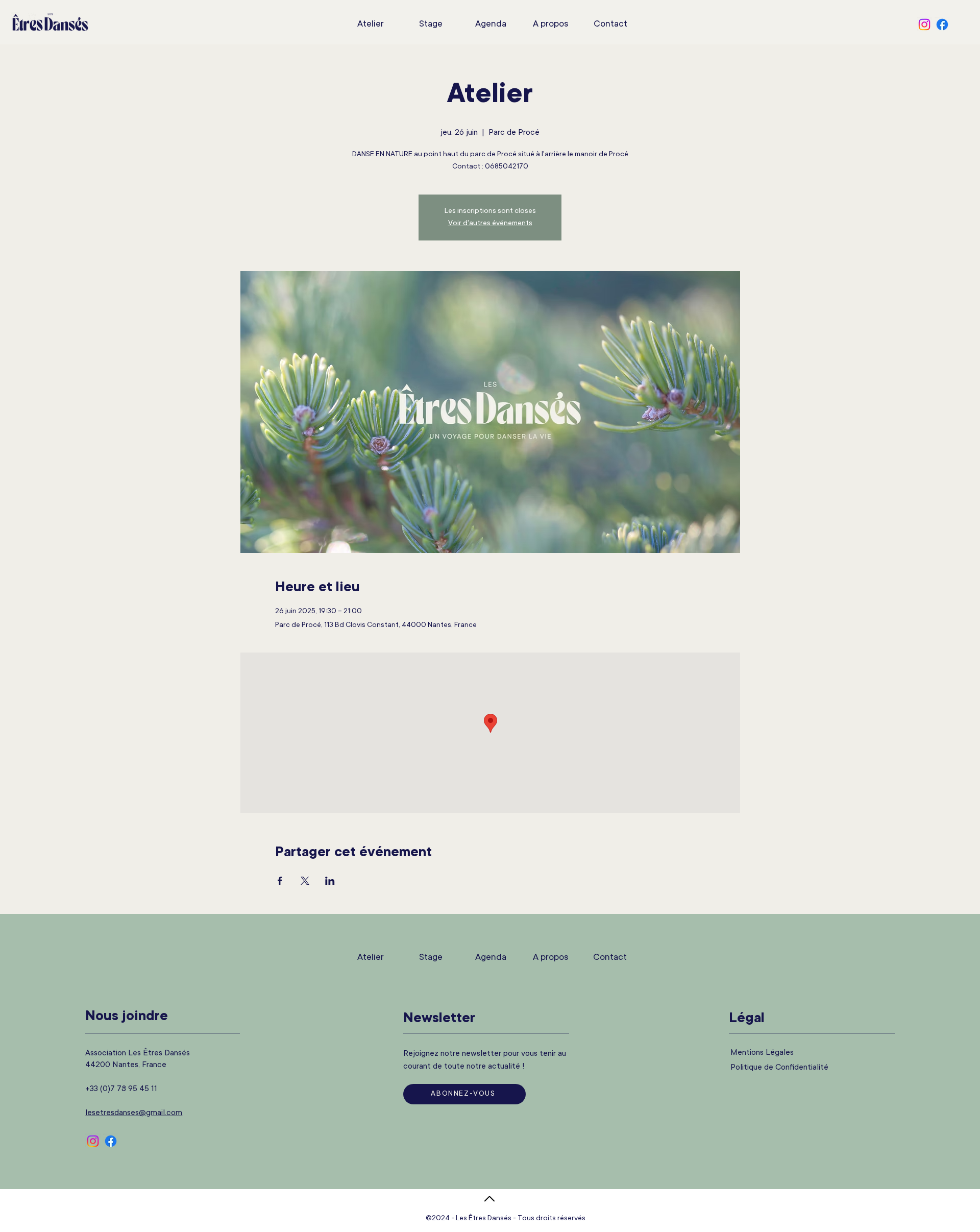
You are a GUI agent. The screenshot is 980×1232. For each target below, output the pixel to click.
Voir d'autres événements (490, 224)
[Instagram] (924, 24)
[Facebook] (942, 24)
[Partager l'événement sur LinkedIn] (330, 881)
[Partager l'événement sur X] (305, 881)
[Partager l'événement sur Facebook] (280, 881)
